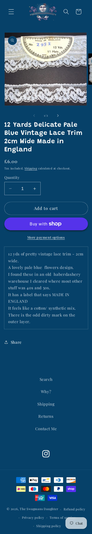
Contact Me (46, 428)
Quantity (12, 177)
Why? (46, 391)
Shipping (31, 168)
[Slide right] (57, 115)
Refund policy (74, 509)
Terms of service (62, 517)
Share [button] (16, 342)
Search (46, 379)
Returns (46, 416)
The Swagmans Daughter (39, 509)
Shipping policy (48, 526)
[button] (11, 12)
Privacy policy (33, 517)
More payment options (46, 237)
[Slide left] (34, 115)
